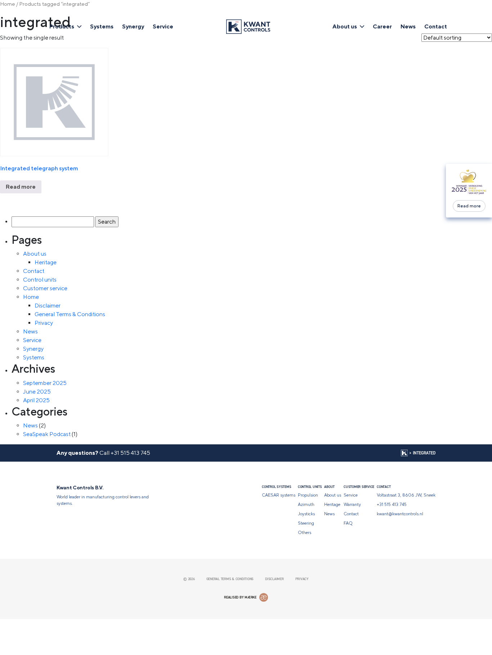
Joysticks (306, 513)
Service (163, 26)
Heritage (46, 262)
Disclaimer (48, 305)
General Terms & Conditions (70, 314)
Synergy (133, 26)
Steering (306, 523)
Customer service (45, 288)
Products (61, 26)
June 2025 (37, 391)
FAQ (348, 523)
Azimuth (306, 504)
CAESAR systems (278, 495)
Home (7, 4)
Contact (435, 26)
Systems (101, 26)
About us (344, 26)
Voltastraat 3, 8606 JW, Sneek (406, 495)
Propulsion (308, 495)
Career (382, 26)
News (408, 26)
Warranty (352, 504)
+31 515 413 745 (130, 452)
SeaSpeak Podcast (47, 434)
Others (304, 532)
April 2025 (36, 400)
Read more (469, 205)
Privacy (44, 322)
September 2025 (45, 383)
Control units (40, 279)
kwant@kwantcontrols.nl (400, 513)
